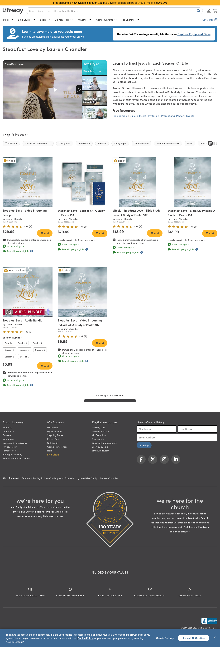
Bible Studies (24, 19)
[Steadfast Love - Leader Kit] (83, 182)
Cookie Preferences (57, 446)
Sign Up (144, 445)
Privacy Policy (10, 446)
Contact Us (8, 431)
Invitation (153, 115)
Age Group (84, 143)
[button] (77, 204)
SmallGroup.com (100, 450)
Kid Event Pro (99, 435)
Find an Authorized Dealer (16, 458)
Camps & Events (104, 19)
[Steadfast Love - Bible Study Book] (193, 182)
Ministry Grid (98, 427)
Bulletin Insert (138, 115)
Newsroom (8, 439)
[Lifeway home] (13, 11)
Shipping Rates (55, 435)
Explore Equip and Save (193, 34)
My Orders (52, 427)
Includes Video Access (168, 143)
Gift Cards (52, 442)
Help (49, 450)
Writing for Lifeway (12, 454)
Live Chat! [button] (53, 454)
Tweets (190, 115)
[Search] (198, 10)
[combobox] (114, 10)
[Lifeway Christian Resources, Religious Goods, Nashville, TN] (209, 621)
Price (189, 143)
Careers (7, 435)
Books (43, 19)
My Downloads (55, 431)
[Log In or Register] (209, 11)
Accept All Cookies (194, 637)
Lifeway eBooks (100, 446)
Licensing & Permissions (15, 442)
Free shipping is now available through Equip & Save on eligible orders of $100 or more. (110, 2)
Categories (64, 143)
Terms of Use (9, 450)
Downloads (98, 439)
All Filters (12, 143)
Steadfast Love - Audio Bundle (22, 320)
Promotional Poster (172, 115)
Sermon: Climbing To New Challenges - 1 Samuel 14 (48, 478)
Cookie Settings (165, 637)
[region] (110, 638)
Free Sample (120, 115)
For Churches (128, 19)
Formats (102, 143)
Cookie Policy (85, 638)
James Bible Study (87, 478)
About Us (7, 427)
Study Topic (120, 143)
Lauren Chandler (109, 478)
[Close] (214, 637)
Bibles (6, 19)
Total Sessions (141, 143)
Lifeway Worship (100, 431)
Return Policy (54, 439)
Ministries (82, 19)
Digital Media (62, 19)
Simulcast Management (104, 442)
